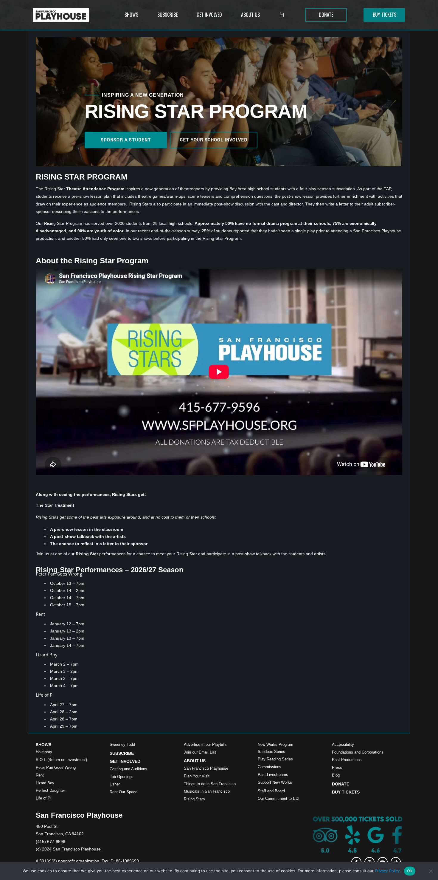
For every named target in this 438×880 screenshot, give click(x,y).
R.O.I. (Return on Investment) (61, 759)
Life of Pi (43, 798)
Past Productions (347, 759)
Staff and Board (271, 791)
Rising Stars (194, 799)
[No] (431, 871)
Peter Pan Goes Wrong (56, 767)
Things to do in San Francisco (210, 784)
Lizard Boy (45, 783)
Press (337, 767)
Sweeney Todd (122, 744)
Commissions (269, 767)
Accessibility (343, 744)
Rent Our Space (123, 792)
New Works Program (275, 744)
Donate (340, 784)
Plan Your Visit (196, 776)
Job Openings (121, 776)
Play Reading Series (275, 759)
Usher (115, 784)
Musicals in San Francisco (207, 791)
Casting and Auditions (128, 769)
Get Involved (125, 761)
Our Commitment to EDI (278, 798)
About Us (195, 760)
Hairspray (44, 752)
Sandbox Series (271, 751)
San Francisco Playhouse (206, 768)
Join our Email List (200, 752)
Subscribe (122, 753)
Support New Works (275, 782)
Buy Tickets (346, 792)
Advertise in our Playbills (205, 744)
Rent (40, 775)
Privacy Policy (387, 870)
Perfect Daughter (50, 790)
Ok (409, 870)
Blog (336, 775)
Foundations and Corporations (357, 752)
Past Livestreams (273, 774)
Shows (43, 744)
